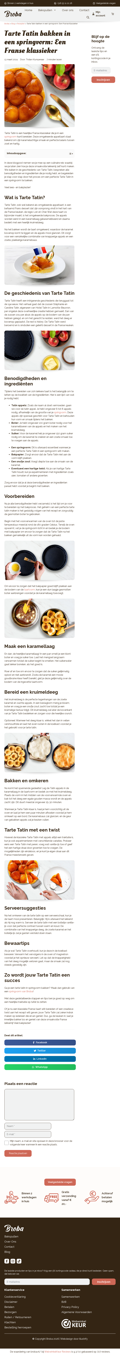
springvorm (10, 136)
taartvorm (29, 589)
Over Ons (10, 1241)
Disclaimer (10, 1301)
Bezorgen (10, 1312)
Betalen (9, 1307)
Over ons (67, 10)
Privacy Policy (70, 1307)
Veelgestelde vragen (106, 3)
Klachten (10, 1322)
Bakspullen (45, 10)
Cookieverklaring (15, 1296)
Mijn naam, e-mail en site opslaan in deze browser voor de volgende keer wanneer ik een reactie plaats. (41, 1143)
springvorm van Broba (21, 991)
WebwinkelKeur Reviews (57, 1351)
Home (28, 10)
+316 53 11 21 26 (64, 3)
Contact (84, 10)
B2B (63, 1301)
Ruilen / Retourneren (17, 1317)
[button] (88, 17)
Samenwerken (70, 1296)
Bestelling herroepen (17, 1327)
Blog (7, 1251)
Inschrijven (103, 79)
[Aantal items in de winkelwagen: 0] (113, 14)
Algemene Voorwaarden (76, 1312)
